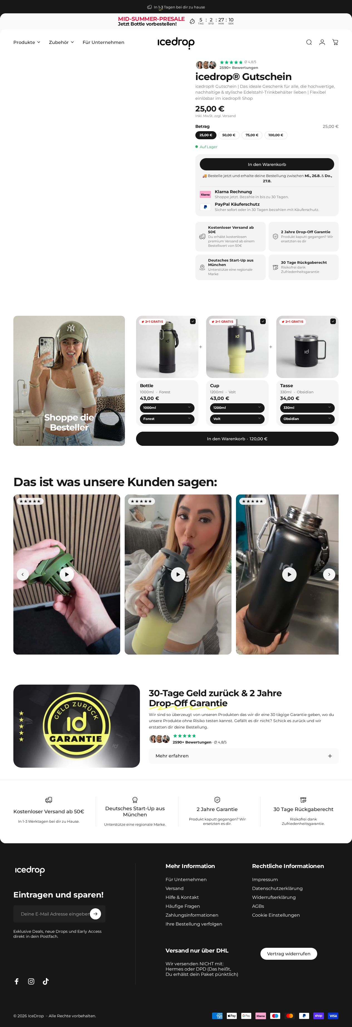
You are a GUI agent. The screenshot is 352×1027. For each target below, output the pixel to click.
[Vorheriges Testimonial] (23, 574)
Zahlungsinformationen (192, 915)
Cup (214, 385)
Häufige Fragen (183, 906)
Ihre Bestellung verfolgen (194, 924)
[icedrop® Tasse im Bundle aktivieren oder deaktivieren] (307, 347)
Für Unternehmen (186, 879)
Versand (175, 888)
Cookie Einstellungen (276, 915)
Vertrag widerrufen (289, 953)
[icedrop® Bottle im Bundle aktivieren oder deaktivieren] (167, 347)
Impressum (265, 879)
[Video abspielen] (66, 574)
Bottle (146, 385)
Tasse (286, 385)
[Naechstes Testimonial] (329, 574)
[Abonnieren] (95, 913)
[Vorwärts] (174, 75)
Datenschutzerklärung (277, 888)
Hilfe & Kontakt (182, 897)
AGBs (258, 906)
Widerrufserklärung (274, 897)
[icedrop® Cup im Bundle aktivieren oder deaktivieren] (237, 347)
